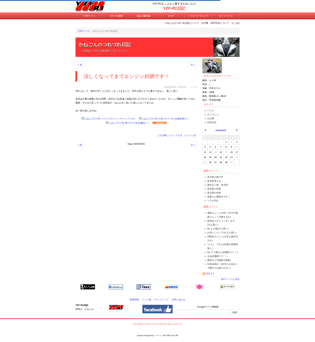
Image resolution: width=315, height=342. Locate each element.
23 (231, 157)
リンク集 (146, 299)
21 (221, 157)
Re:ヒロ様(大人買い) (218, 228)
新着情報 (134, 299)
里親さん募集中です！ (218, 196)
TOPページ (89, 16)
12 (210, 152)
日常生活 (211, 122)
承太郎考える (214, 181)
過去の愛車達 (143, 16)
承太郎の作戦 (214, 192)
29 (226, 162)
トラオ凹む (213, 200)
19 (210, 157)
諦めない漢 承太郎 (217, 185)
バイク (210, 110)
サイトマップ (226, 16)
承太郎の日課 (214, 188)
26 (210, 162)
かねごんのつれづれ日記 (105, 44)
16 (231, 152)
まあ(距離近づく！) (217, 256)
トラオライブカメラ (198, 16)
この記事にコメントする (169, 135)
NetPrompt (158, 335)
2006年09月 (220, 130)
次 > (193, 64)
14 (221, 152)
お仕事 (210, 118)
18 (205, 157)
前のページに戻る (230, 279)
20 (215, 157)
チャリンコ (213, 114)
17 (237, 152)
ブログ (171, 16)
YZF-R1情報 (116, 16)
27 (215, 162)
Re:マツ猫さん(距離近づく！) (222, 252)
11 (205, 152)
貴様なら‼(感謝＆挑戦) (219, 260)
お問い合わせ (178, 299)
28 (221, 162)
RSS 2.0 (209, 273)
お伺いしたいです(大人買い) (221, 232)
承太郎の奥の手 (215, 177)
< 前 (80, 64)
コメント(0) (190, 135)
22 (226, 157)
